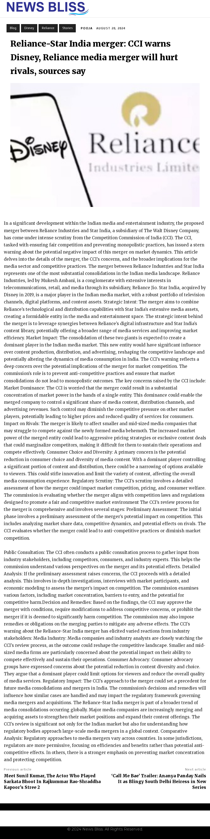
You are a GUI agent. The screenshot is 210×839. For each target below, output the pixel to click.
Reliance (48, 28)
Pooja (87, 28)
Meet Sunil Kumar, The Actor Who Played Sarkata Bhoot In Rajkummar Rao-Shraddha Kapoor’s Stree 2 (52, 781)
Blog (13, 28)
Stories (67, 28)
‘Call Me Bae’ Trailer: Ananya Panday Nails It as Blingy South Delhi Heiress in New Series (158, 781)
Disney (29, 28)
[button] (202, 8)
